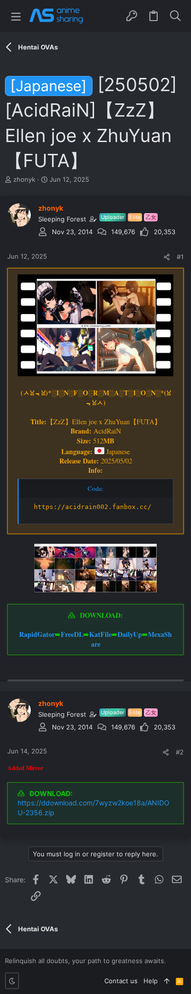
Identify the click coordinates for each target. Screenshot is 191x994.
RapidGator (37, 634)
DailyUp (130, 634)
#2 (180, 752)
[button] (16, 15)
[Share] (166, 257)
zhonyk (24, 179)
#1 (180, 257)
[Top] (167, 980)
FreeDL (72, 634)
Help (150, 981)
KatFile (100, 634)
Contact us (121, 981)
